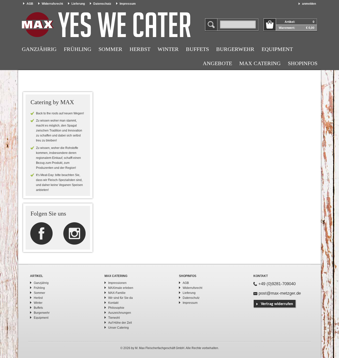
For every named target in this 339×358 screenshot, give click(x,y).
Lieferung (78, 3)
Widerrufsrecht (52, 3)
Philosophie (116, 308)
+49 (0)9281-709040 (277, 283)
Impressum (128, 3)
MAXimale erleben (120, 288)
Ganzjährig (39, 49)
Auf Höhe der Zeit (120, 322)
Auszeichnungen (119, 312)
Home (106, 24)
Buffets (197, 49)
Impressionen (117, 283)
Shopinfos (302, 63)
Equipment (277, 49)
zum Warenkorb (270, 24)
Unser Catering (118, 327)
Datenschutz (102, 3)
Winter (168, 49)
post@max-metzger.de (280, 293)
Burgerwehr (235, 49)
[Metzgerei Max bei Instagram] (41, 233)
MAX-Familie (117, 293)
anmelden (309, 3)
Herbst (140, 49)
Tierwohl (114, 317)
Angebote (217, 63)
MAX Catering (260, 63)
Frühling (77, 49)
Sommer (110, 49)
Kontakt (113, 303)
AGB (30, 3)
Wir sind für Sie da (120, 298)
